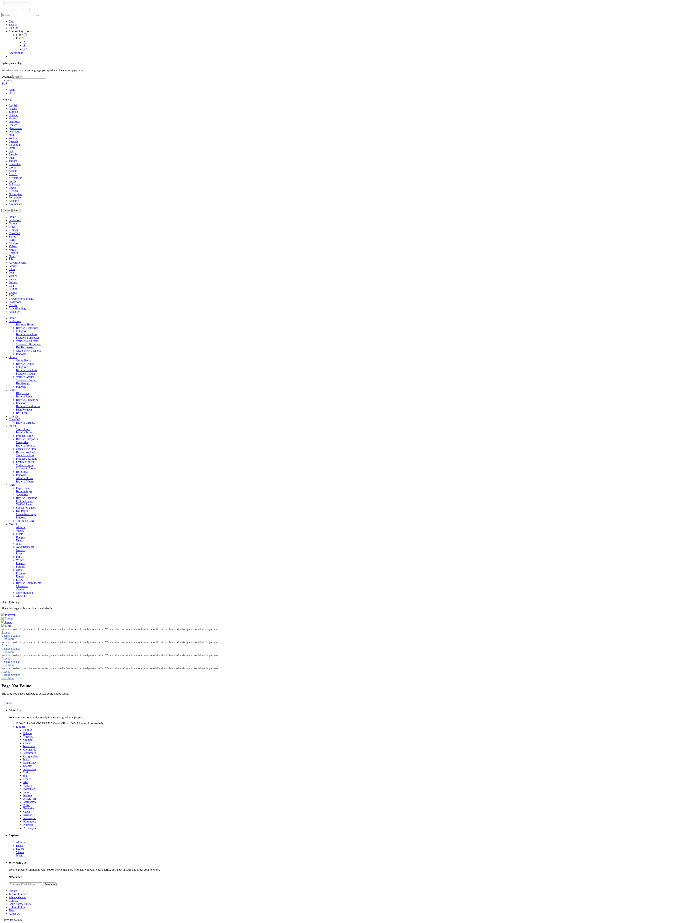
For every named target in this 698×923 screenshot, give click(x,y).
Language (7, 99)
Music (19, 855)
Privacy (13, 890)
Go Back (6, 703)
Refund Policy (17, 907)
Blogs (19, 845)
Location (6, 76)
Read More (7, 638)
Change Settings (10, 635)
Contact (13, 900)
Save (16, 210)
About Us (14, 913)
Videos (20, 852)
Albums (20, 842)
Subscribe (50, 884)
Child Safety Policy (20, 903)
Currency (6, 80)
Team (12, 910)
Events (20, 848)
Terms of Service (18, 894)
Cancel (6, 210)
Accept (5, 632)
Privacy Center (17, 897)
